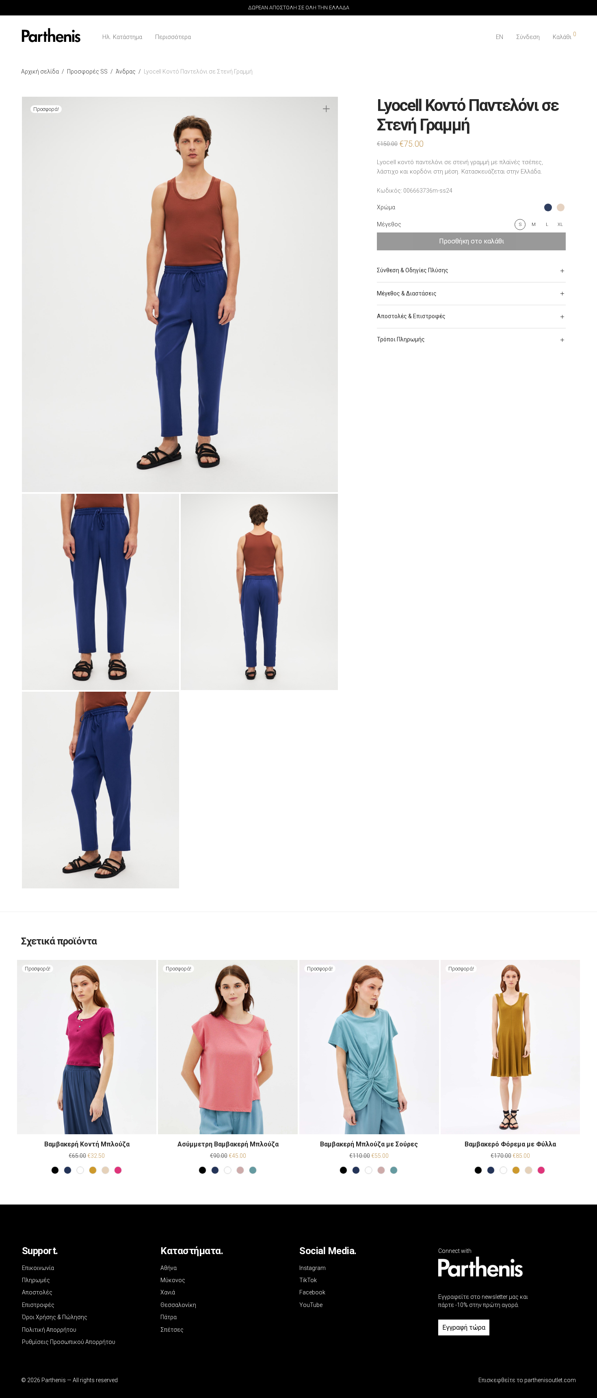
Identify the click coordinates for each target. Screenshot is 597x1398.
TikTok (308, 1280)
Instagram (312, 1268)
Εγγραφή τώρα (463, 1327)
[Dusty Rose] (240, 1170)
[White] (80, 1170)
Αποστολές (37, 1292)
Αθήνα (168, 1268)
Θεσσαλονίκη (178, 1305)
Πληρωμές (36, 1280)
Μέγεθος (389, 224)
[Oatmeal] (105, 1170)
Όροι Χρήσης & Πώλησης (54, 1317)
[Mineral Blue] (253, 1170)
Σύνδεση (528, 37)
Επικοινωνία (38, 1268)
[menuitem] (499, 37)
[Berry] (118, 1170)
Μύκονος (172, 1280)
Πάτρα (168, 1317)
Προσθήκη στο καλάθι (471, 241)
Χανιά (167, 1292)
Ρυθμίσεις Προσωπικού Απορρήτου (68, 1342)
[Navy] (68, 1170)
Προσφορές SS (87, 71)
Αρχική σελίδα (40, 71)
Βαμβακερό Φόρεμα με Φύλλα (510, 1144)
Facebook (312, 1292)
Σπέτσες (172, 1329)
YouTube (310, 1305)
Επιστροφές (38, 1305)
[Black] (55, 1170)
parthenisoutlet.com (550, 1380)
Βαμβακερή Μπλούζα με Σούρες (369, 1144)
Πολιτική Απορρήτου (49, 1329)
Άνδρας (126, 71)
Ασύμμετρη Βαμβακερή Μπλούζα (228, 1144)
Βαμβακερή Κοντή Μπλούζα (87, 1144)
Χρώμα (386, 207)
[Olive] (93, 1170)
